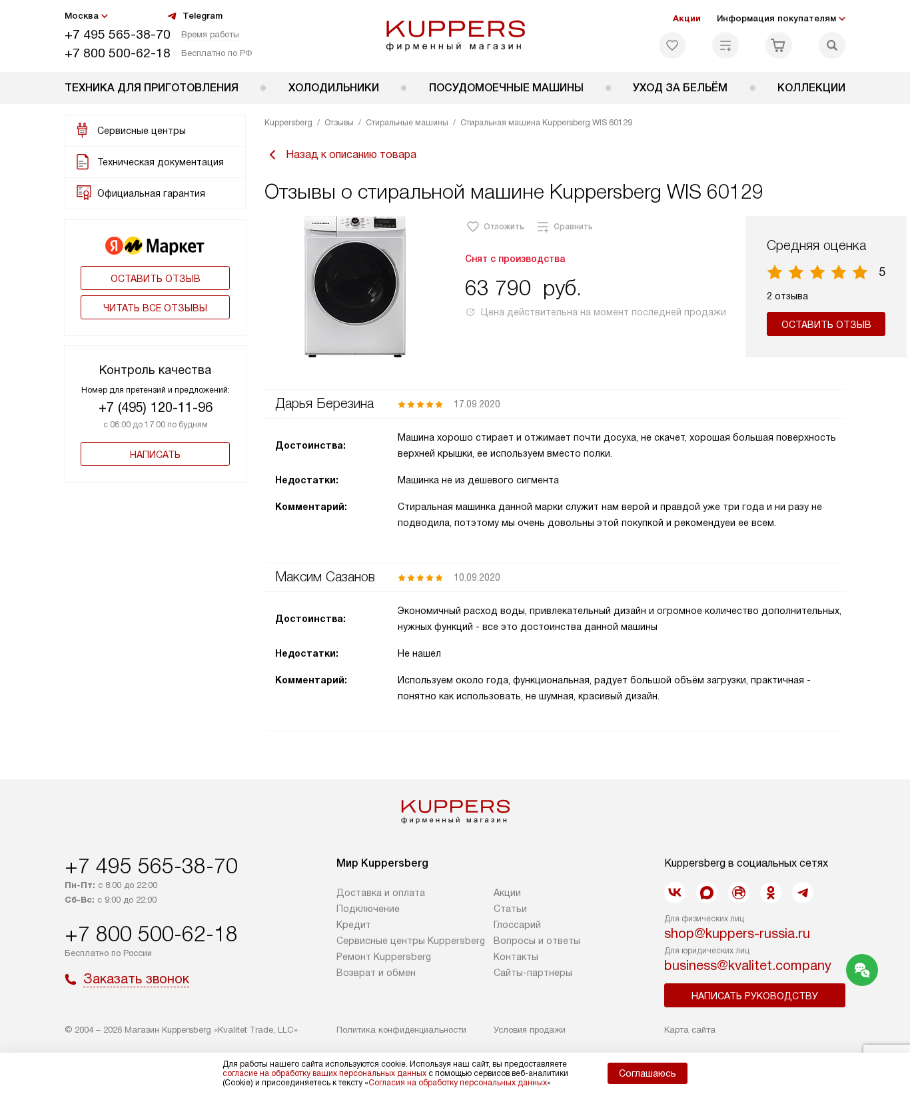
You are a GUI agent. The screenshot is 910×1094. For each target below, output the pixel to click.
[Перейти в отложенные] (672, 45)
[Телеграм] (802, 892)
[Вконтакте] (674, 892)
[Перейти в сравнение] (725, 45)
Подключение (368, 908)
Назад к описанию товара (351, 154)
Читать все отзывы (155, 308)
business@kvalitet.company (747, 965)
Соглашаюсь (647, 1073)
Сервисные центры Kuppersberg (410, 940)
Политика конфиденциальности (401, 1030)
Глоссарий (517, 924)
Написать (155, 454)
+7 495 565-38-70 (118, 34)
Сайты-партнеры (533, 972)
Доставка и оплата (380, 892)
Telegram (203, 16)
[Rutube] (738, 892)
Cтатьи (510, 908)
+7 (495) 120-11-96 (156, 407)
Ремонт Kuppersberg (383, 956)
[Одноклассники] (770, 892)
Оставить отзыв (156, 278)
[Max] (706, 892)
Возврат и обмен (376, 972)
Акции (687, 18)
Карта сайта (689, 1030)
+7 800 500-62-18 (118, 53)
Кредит (353, 924)
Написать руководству (754, 996)
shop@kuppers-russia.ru (737, 933)
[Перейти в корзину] (778, 45)
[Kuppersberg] (455, 36)
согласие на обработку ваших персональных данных (324, 1073)
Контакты (516, 956)
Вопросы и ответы (537, 940)
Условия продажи (530, 1030)
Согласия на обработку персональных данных (457, 1082)
